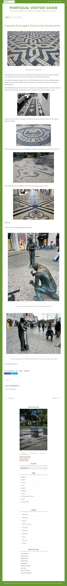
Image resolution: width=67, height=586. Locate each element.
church (24, 540)
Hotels (43, 453)
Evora (23, 482)
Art (16, 370)
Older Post (54, 398)
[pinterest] (54, 1)
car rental (24, 502)
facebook (8, 373)
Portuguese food (27, 496)
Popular (33, 453)
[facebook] (48, 1)
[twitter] (57, 1)
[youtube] (60, 1)
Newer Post (11, 398)
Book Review (26, 524)
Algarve (23, 477)
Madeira (24, 491)
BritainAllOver (24, 558)
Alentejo (25, 517)
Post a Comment (11, 389)
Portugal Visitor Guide (33, 8)
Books (24, 453)
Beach (24, 521)
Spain (23, 499)
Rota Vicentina (24, 459)
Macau (47, 77)
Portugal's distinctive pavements (22, 227)
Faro (22, 485)
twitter (15, 373)
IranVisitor (23, 568)
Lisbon (47, 88)
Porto (23, 493)
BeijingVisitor (24, 556)
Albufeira (25, 514)
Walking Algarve (24, 460)
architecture (10, 370)
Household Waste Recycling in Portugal (32, 433)
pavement (27, 370)
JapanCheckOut (25, 570)
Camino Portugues (25, 458)
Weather (25, 534)
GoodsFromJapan (26, 565)
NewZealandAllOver (26, 573)
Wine (24, 537)
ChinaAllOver (24, 563)
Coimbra (25, 527)
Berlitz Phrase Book (25, 456)
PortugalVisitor (25, 553)
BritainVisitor (24, 561)
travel (24, 543)
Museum (25, 530)
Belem (23, 479)
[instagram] (51, 1)
